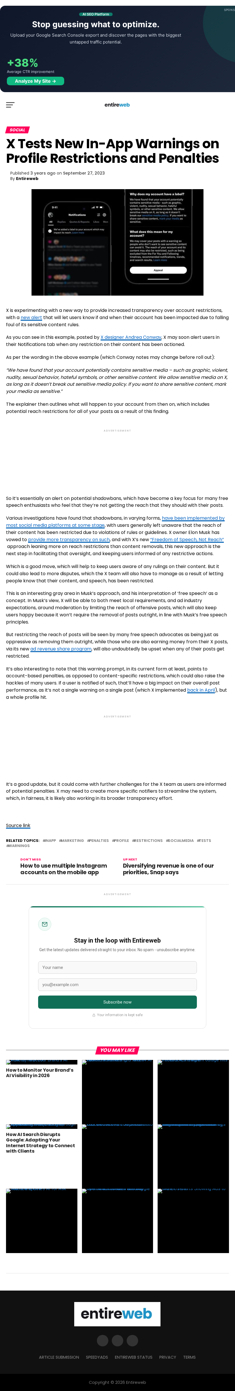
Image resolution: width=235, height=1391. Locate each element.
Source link (18, 825)
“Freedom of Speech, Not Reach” (187, 539)
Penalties (99, 841)
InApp (50, 841)
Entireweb (27, 178)
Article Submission (59, 1357)
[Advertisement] (117, 457)
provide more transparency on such (69, 539)
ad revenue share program (60, 649)
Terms (189, 1357)
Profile (121, 841)
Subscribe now (117, 1002)
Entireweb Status (133, 1357)
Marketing (72, 841)
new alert (31, 317)
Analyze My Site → (35, 81)
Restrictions (148, 841)
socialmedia (181, 841)
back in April (201, 690)
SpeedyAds (97, 1357)
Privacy (167, 1357)
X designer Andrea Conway (131, 337)
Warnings (19, 846)
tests (205, 841)
